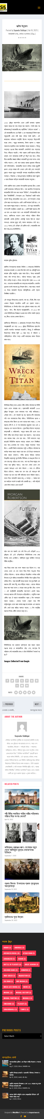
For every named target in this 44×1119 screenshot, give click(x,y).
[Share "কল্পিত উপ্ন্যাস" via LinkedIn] (31, 680)
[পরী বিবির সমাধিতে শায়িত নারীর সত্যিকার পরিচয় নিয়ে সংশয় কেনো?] (22, 799)
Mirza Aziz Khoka (12, 987)
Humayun (25, 970)
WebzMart (16, 1112)
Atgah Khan (29, 953)
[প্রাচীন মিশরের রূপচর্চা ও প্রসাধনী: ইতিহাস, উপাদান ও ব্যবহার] (5, 1074)
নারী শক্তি (24, 1077)
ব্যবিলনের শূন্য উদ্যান (14, 917)
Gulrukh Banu (11, 970)
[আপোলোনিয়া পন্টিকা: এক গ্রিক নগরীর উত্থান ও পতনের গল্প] (5, 1063)
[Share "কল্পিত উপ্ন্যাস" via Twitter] (12, 680)
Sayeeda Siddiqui (20, 30)
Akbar (7, 947)
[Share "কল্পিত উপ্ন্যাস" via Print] (26, 685)
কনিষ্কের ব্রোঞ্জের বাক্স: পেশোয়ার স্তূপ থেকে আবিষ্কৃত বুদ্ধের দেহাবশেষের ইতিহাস (21, 849)
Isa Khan (8, 981)
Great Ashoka (31, 964)
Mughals (27, 998)
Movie (26, 987)
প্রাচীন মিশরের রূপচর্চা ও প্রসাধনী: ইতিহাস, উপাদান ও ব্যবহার (25, 1073)
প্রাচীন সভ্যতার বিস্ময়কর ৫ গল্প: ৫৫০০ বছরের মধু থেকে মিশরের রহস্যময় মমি (25, 1084)
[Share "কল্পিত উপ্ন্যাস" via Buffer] (36, 680)
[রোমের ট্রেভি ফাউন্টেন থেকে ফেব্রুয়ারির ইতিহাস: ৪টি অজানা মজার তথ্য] (5, 1096)
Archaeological (12, 953)
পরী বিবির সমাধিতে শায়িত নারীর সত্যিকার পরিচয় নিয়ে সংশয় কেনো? (21, 815)
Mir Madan (22, 981)
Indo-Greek (9, 975)
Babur (22, 958)
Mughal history (23, 992)
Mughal (8, 992)
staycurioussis (34, 1112)
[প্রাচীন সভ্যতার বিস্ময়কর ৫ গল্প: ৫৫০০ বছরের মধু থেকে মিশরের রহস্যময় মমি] (5, 1085)
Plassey (22, 1003)
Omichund (9, 1003)
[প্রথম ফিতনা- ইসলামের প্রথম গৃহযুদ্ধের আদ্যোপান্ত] (22, 869)
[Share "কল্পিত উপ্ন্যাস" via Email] (22, 685)
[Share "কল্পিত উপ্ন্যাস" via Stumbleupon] (17, 685)
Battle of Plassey (12, 964)
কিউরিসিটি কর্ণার (13, 33)
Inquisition (24, 975)
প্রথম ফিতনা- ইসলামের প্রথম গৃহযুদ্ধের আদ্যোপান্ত (22, 884)
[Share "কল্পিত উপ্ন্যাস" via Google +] (17, 680)
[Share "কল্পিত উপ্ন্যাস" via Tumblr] (22, 680)
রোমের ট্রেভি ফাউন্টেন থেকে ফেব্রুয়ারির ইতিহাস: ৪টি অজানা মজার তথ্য (24, 1095)
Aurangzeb (9, 958)
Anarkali (19, 947)
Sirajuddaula (10, 1009)
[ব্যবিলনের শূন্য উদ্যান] (22, 902)
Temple (24, 1009)
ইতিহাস (20, 1066)
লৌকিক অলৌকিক (24, 33)
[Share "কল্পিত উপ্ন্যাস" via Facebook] (7, 680)
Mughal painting (11, 998)
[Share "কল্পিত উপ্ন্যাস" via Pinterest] (26, 680)
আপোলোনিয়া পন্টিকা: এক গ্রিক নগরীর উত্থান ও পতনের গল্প (25, 1062)
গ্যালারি (20, 1077)
